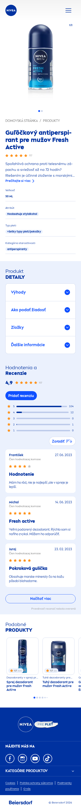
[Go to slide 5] (45, 697)
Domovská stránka (21, 121)
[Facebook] (9, 758)
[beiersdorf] (20, 803)
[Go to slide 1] (39, 111)
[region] (40, 63)
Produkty (51, 121)
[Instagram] (22, 758)
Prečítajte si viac (18, 181)
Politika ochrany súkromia (36, 782)
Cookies (10, 782)
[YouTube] (35, 758)
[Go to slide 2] (42, 111)
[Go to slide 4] (42, 698)
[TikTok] (47, 758)
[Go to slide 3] (40, 698)
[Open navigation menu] (68, 10)
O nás (27, 788)
